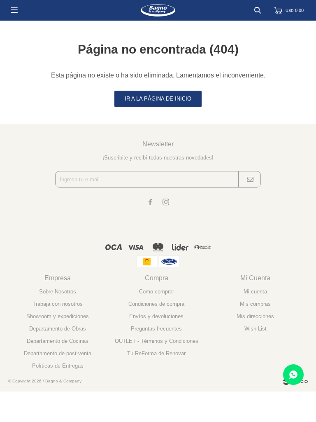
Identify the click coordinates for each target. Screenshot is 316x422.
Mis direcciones (255, 316)
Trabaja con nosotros (58, 304)
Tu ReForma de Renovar (156, 353)
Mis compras (255, 304)
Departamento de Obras (57, 329)
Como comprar (156, 291)
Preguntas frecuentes (156, 329)
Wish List (255, 329)
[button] (257, 10)
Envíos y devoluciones (156, 316)
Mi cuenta (255, 291)
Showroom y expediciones (57, 316)
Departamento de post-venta (57, 353)
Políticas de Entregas (58, 366)
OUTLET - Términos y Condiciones (156, 341)
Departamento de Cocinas (57, 341)
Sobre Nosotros (57, 291)
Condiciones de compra (156, 304)
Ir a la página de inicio (158, 99)
